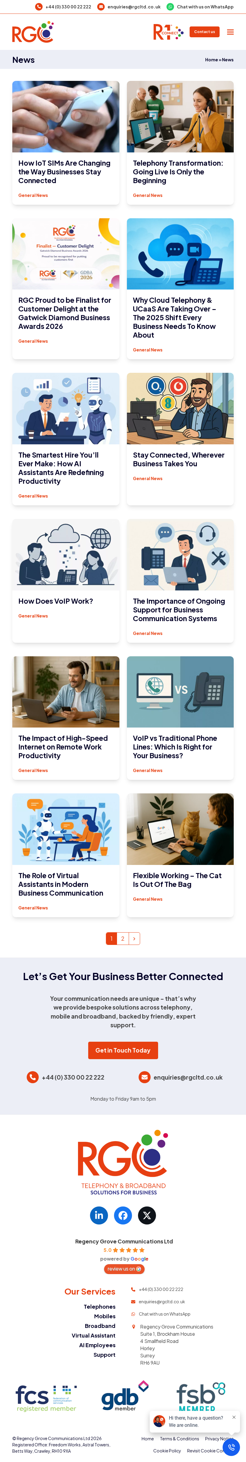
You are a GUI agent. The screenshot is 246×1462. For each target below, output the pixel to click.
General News (33, 195)
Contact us (204, 31)
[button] (230, 32)
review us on (121, 1268)
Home (211, 59)
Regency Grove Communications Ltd (124, 1241)
